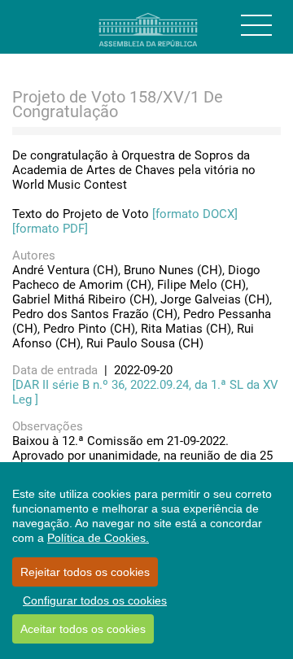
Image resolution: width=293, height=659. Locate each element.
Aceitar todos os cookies (83, 628)
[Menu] (256, 25)
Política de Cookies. (98, 537)
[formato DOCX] (195, 214)
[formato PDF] (50, 228)
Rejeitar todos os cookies (85, 571)
